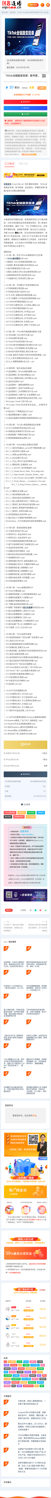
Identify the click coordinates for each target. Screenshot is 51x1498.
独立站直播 (27, 607)
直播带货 (7, 1382)
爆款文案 (35, 1379)
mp (20, 1365)
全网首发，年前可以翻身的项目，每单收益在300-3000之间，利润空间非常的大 (14, 964)
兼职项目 (22, 812)
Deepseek (13, 1365)
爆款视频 (42, 1379)
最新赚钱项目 (18, 817)
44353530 (39, 840)
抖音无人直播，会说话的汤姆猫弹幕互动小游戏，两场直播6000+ (36, 1038)
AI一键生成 (12, 1361)
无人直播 (7, 1379)
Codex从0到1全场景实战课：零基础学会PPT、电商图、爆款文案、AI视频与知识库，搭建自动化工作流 (32, 1415)
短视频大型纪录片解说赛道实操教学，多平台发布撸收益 (37, 928)
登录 (34, 1116)
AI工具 (19, 1361)
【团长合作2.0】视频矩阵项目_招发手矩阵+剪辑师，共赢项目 (14, 1038)
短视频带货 (15, 1382)
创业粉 (14, 1368)
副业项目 (8, 817)
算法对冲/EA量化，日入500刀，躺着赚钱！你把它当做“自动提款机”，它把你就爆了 (32, 1427)
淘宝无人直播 (26, 1379)
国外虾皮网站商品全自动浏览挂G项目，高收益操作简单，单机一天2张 (36, 964)
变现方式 (27, 1372)
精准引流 (40, 1382)
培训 (34, 1372)
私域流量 (23, 1382)
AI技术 (26, 1361)
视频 (13, 1385)
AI (5, 1361)
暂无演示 (26, 108)
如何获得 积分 (29, 154)
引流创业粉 (24, 1375)
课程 (36, 1385)
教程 (44, 1375)
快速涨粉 (32, 1375)
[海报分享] (45, 910)
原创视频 (20, 1372)
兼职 (42, 1365)
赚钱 (42, 1385)
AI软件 (6, 1365)
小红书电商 (8, 1375)
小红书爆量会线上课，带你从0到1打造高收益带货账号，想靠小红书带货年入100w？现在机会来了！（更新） (14, 1064)
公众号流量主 (35, 1365)
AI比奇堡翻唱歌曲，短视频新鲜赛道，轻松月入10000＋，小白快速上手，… (36, 988)
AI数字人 (32, 1361)
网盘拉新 (7, 1385)
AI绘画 (40, 1361)
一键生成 (26, 1365)
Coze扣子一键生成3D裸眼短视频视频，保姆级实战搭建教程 (14, 928)
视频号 (19, 1385)
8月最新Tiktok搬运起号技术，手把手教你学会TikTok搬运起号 (14, 1089)
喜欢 (9, 910)
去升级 (37, 95)
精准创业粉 (32, 1382)
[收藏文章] (30, 910)
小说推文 (16, 1375)
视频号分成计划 (28, 1385)
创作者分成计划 (30, 1368)
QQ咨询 (26, 114)
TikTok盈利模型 (13, 258)
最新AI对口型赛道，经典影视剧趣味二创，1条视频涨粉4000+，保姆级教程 (36, 1061)
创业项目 (31, 812)
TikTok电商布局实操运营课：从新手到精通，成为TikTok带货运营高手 (36, 1012)
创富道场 (7, 184)
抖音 (39, 1375)
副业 (6, 1372)
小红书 (40, 1372)
